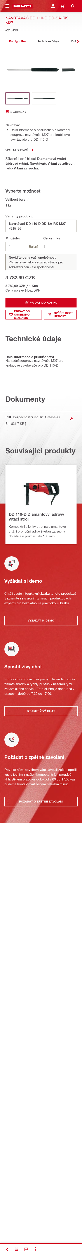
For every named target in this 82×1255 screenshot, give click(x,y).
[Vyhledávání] (72, 6)
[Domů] (22, 6)
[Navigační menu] (7, 6)
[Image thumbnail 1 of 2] (17, 98)
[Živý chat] (26, 1249)
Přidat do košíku (44, 302)
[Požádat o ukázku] (16, 1249)
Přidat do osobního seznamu (22, 314)
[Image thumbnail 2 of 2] (44, 98)
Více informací (16, 150)
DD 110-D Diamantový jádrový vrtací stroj (36, 516)
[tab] (17, 41)
